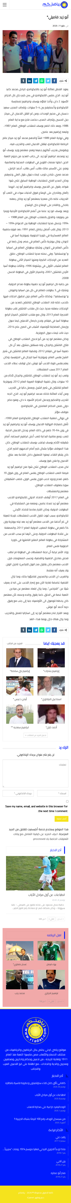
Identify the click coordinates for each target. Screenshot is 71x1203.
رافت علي (60, 1137)
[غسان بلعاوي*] (19, 950)
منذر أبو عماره (58, 1173)
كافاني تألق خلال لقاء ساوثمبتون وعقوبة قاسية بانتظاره (35, 1083)
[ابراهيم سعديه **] (19, 714)
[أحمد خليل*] (51, 714)
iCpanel (30, 1198)
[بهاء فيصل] (51, 950)
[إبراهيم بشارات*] (51, 658)
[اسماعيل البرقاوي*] (51, 686)
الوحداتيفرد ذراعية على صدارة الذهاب (46, 1106)
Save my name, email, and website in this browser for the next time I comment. (36, 808)
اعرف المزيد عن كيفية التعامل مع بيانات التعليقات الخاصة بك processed (40, 836)
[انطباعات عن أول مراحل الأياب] (35, 873)
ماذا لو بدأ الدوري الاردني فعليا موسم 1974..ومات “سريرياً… (34, 1149)
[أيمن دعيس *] (19, 686)
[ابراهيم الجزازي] (51, 979)
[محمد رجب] (19, 979)
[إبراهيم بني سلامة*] (19, 658)
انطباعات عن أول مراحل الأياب (46, 895)
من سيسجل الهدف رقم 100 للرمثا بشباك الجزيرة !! (39, 1118)
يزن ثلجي (60, 1161)
